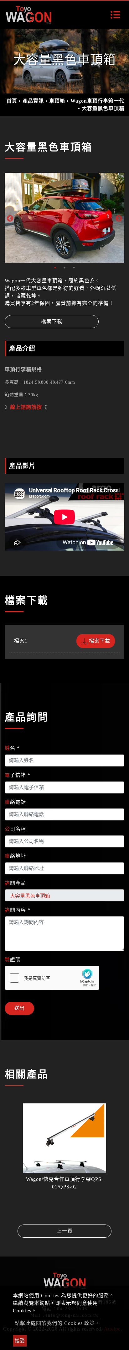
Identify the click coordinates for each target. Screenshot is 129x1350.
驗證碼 (13, 959)
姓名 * (12, 748)
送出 (19, 1008)
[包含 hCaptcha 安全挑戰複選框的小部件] (52, 978)
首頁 (12, 101)
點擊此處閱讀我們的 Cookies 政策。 (57, 1323)
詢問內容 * (17, 910)
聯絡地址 (15, 856)
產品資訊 (33, 101)
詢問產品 (15, 883)
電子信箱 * (17, 775)
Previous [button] (9, 218)
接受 (20, 1340)
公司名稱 (15, 829)
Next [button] (118, 218)
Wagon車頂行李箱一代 (97, 101)
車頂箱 (57, 101)
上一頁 (65, 1231)
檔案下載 (51, 321)
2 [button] (64, 267)
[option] (64, 218)
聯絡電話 (15, 802)
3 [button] (74, 267)
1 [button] (55, 267)
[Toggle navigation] (115, 14)
